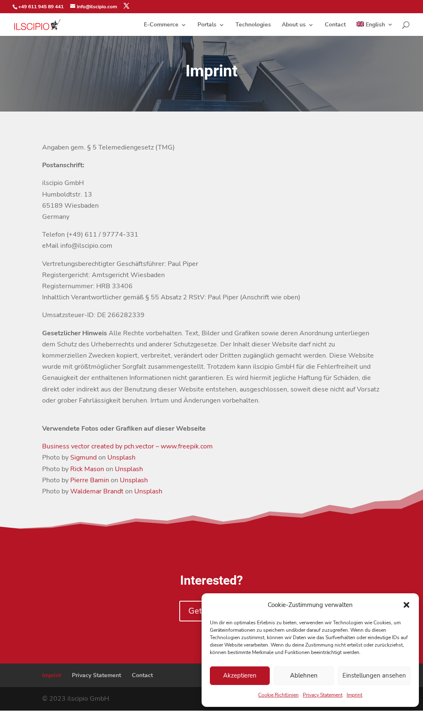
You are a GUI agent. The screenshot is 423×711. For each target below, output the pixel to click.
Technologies (253, 25)
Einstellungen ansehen (374, 675)
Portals (206, 25)
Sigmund (83, 457)
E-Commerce (161, 25)
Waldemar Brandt (97, 491)
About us (294, 25)
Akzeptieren (240, 675)
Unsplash (121, 457)
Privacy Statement (322, 695)
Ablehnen (304, 675)
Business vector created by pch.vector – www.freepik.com (127, 446)
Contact (335, 25)
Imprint (354, 695)
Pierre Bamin (89, 480)
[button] (406, 605)
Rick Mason (87, 469)
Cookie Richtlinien (278, 695)
